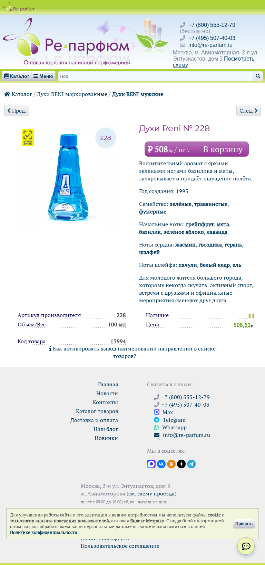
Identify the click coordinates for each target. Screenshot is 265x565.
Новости (107, 393)
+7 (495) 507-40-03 (211, 38)
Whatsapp (174, 427)
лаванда (217, 232)
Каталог (21, 94)
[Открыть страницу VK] (161, 463)
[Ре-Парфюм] (67, 21)
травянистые (210, 204)
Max (167, 412)
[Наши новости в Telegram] (191, 463)
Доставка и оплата (94, 420)
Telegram (173, 419)
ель (237, 265)
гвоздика (210, 244)
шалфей (149, 252)
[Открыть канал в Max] (151, 463)
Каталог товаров (97, 411)
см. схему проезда (151, 493)
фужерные (152, 211)
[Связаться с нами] (246, 546)
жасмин (185, 244)
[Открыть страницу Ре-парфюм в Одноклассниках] (171, 463)
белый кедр (215, 265)
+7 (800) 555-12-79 (211, 25)
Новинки (106, 438)
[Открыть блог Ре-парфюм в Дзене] (181, 463)
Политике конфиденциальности (43, 532)
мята (223, 224)
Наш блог (106, 429)
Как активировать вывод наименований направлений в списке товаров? (133, 352)
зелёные (181, 204)
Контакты (105, 402)
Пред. (18, 110)
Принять (244, 523)
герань (233, 244)
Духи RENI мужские (137, 94)
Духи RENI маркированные (72, 94)
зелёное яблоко (184, 232)
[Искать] (258, 76)
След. (246, 110)
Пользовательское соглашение (120, 546)
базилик (150, 232)
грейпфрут (200, 224)
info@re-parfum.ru (210, 45)
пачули (187, 265)
